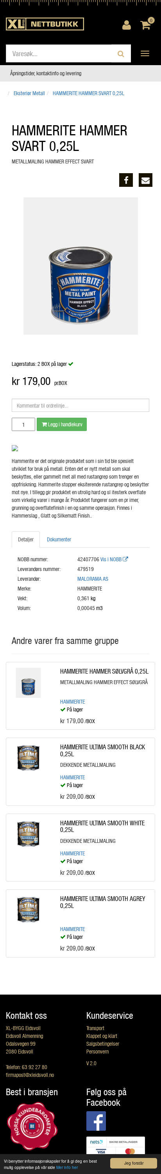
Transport (95, 1028)
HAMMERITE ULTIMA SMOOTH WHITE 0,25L (102, 826)
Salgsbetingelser (102, 1043)
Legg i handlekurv (64, 424)
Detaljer (26, 539)
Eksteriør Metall (29, 93)
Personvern (97, 1051)
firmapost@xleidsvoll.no (30, 1074)
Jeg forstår (133, 1163)
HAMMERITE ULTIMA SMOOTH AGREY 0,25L (102, 902)
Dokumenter (59, 539)
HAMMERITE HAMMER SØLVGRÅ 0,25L (104, 671)
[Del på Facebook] (126, 180)
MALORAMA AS (92, 578)
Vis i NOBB (111, 559)
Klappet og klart (101, 1035)
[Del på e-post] (145, 180)
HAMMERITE (72, 701)
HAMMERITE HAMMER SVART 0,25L (88, 93)
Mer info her (67, 1167)
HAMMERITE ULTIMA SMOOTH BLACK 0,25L (102, 750)
